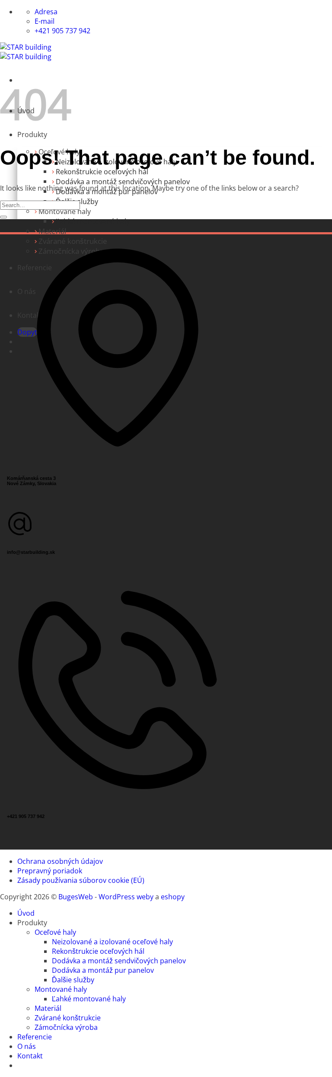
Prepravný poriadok (49, 871)
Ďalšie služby (73, 979)
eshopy (173, 896)
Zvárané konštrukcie (68, 1018)
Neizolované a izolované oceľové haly (112, 941)
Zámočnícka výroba (66, 1027)
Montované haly (64, 211)
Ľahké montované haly (93, 221)
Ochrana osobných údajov (60, 861)
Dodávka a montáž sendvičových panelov (123, 181)
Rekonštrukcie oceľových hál (102, 171)
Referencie (34, 1037)
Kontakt (30, 1056)
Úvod (26, 913)
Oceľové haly (55, 932)
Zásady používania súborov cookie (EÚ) (80, 880)
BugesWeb (75, 896)
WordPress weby (126, 896)
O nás (26, 1046)
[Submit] (3, 217)
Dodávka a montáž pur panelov (103, 970)
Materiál (52, 231)
